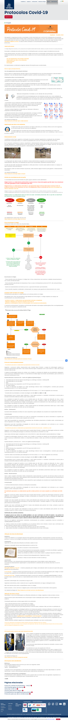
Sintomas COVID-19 (11, 689)
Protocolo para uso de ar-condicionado (17, 694)
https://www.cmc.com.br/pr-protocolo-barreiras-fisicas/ (18, 359)
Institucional (34, 1)
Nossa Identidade (3, 704)
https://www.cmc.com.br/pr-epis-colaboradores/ (16, 121)
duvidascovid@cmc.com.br (11, 41)
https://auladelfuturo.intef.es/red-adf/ (54, 714)
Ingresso (28, 1)
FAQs (2, 711)
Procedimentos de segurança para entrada (18, 692)
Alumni (48, 1)
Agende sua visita (8, 16)
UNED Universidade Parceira (18, 704)
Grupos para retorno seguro (13, 690)
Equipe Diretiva (2, 709)
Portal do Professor (10, 709)
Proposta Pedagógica (3, 707)
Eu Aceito (58, 719)
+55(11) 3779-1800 (56, 717)
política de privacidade (51, 719)
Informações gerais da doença (14, 687)
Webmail (9, 706)
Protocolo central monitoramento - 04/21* (18, 685)
